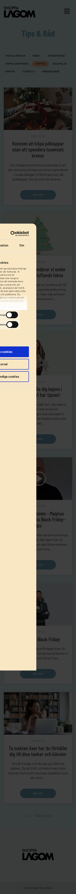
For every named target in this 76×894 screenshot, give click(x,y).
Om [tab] (21, 245)
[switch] (12, 314)
